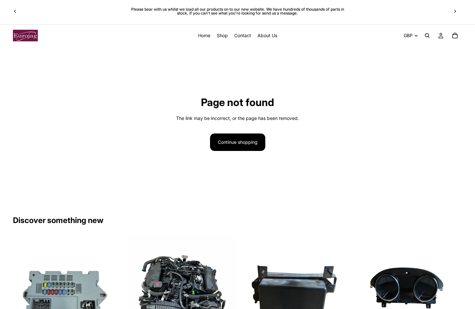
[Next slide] (455, 11)
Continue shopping (238, 142)
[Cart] (455, 35)
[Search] (427, 35)
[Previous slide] (15, 11)
